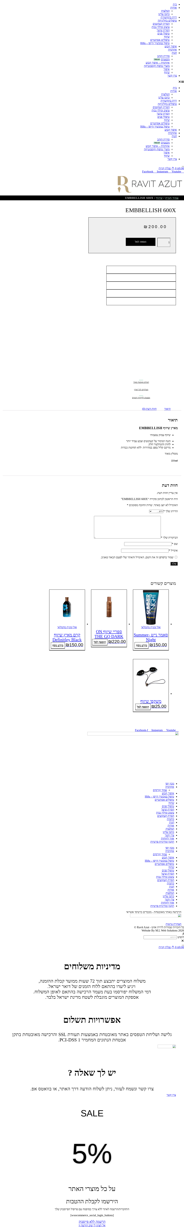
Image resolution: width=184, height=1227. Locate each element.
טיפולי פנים (163, 33)
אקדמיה (172, 49)
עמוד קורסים (160, 790)
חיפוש (181, 937)
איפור (167, 69)
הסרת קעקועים (161, 23)
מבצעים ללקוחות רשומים (141, 398)
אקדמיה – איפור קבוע (158, 62)
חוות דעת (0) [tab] (149, 408)
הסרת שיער (163, 30)
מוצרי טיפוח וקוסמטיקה (157, 65)
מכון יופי (169, 783)
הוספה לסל (140, 241)
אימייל (173, 550)
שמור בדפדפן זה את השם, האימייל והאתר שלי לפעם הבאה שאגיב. (137, 557)
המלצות (165, 10)
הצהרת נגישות (173, 924)
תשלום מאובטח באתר (141, 382)
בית (175, 4)
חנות (174, 52)
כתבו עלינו (164, 14)
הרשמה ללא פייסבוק (92, 1222)
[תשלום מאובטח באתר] (141, 378)
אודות (173, 7)
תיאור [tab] (167, 408)
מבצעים (165, 59)
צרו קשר (172, 75)
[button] (92, 81)
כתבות (170, 819)
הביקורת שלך (169, 537)
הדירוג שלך (170, 511)
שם (175, 543)
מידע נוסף (141, 645)
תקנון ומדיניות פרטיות (162, 841)
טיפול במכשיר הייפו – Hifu (155, 43)
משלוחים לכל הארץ (141, 390)
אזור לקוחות (167, 838)
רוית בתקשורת (169, 17)
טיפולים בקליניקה (167, 20)
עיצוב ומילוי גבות (161, 27)
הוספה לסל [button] (100, 642)
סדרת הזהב (163, 56)
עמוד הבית (172, 197)
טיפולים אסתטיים (160, 39)
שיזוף (167, 36)
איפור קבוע (171, 46)
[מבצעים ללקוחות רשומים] (141, 393)
